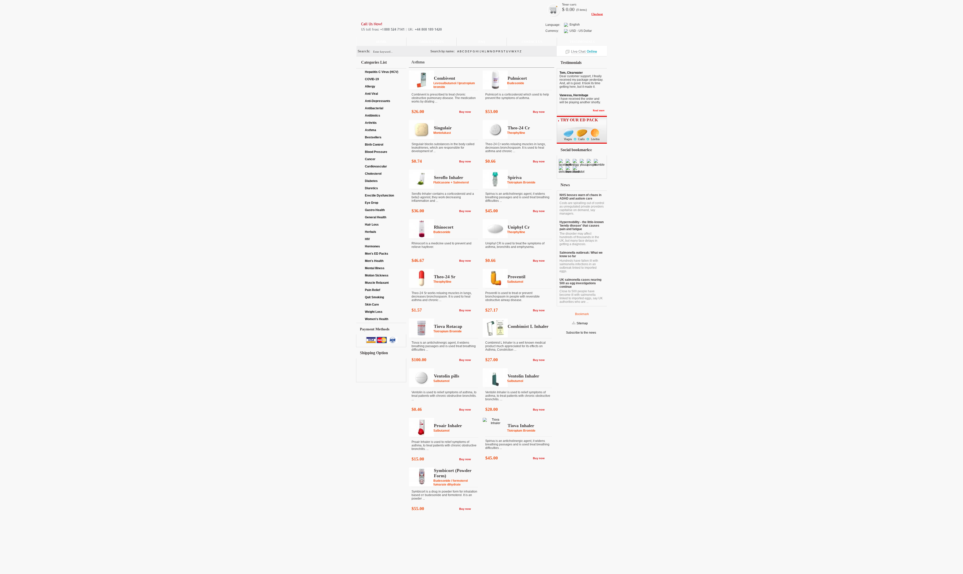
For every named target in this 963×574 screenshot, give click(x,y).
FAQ (481, 42)
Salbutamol (515, 281)
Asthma (370, 130)
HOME (381, 42)
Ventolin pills (446, 375)
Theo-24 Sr (444, 276)
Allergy (370, 86)
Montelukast (442, 133)
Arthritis (371, 123)
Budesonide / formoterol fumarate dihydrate (450, 482)
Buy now (465, 111)
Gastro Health (375, 210)
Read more (598, 110)
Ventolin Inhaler (523, 375)
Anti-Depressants (377, 101)
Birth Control (374, 144)
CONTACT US (532, 42)
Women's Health (376, 319)
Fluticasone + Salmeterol (451, 182)
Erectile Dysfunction (379, 195)
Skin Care (372, 304)
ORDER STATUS (431, 42)
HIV (367, 239)
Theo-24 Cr (519, 127)
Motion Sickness (376, 275)
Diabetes (371, 181)
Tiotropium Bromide (521, 182)
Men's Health (374, 261)
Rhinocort (443, 227)
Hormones (372, 246)
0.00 (570, 9)
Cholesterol (373, 173)
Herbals (370, 232)
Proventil (516, 276)
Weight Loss (373, 312)
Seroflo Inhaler (448, 177)
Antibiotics (372, 115)
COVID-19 (372, 79)
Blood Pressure (376, 152)
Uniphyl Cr (519, 227)
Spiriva (515, 177)
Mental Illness (374, 268)
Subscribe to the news (580, 332)
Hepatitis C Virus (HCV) (381, 72)
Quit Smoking (374, 297)
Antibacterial (374, 108)
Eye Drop (371, 203)
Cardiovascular (376, 166)
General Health (375, 217)
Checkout (597, 14)
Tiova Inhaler (521, 425)
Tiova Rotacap (448, 326)
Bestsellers (373, 137)
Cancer (370, 159)
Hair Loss (372, 224)
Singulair (443, 127)
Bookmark (582, 314)
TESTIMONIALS (582, 42)
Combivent (444, 78)
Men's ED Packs (376, 253)
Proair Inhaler (448, 425)
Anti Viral (371, 93)
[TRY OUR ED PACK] (582, 142)
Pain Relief (372, 290)
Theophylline (516, 133)
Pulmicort (517, 78)
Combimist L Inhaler (528, 326)
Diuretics (371, 188)
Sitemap (582, 323)
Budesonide (515, 83)
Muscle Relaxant (377, 282)
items (583, 10)
